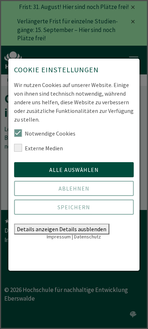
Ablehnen (74, 188)
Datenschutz (87, 236)
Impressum (59, 236)
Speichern (73, 207)
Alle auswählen (74, 169)
